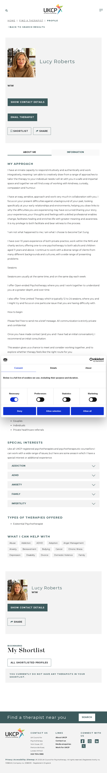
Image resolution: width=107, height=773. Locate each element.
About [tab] (88, 368)
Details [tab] (53, 368)
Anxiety (17, 484)
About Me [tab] (29, 152)
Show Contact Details (28, 102)
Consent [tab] (18, 368)
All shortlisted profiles (29, 662)
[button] (6, 10)
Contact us (61, 741)
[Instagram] (90, 741)
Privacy (8, 760)
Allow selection (53, 411)
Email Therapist (22, 117)
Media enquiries (63, 744)
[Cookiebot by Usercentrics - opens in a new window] (91, 360)
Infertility (19, 503)
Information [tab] (75, 152)
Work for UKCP (63, 747)
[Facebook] (83, 741)
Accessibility (19, 760)
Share (43, 131)
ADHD (15, 475)
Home (11, 20)
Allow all (87, 411)
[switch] (40, 399)
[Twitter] (84, 746)
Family (16, 494)
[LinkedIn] (97, 741)
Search (87, 717)
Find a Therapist (31, 20)
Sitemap (31, 760)
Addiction (18, 465)
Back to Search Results (27, 27)
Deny (19, 411)
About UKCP (61, 737)
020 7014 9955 (37, 754)
